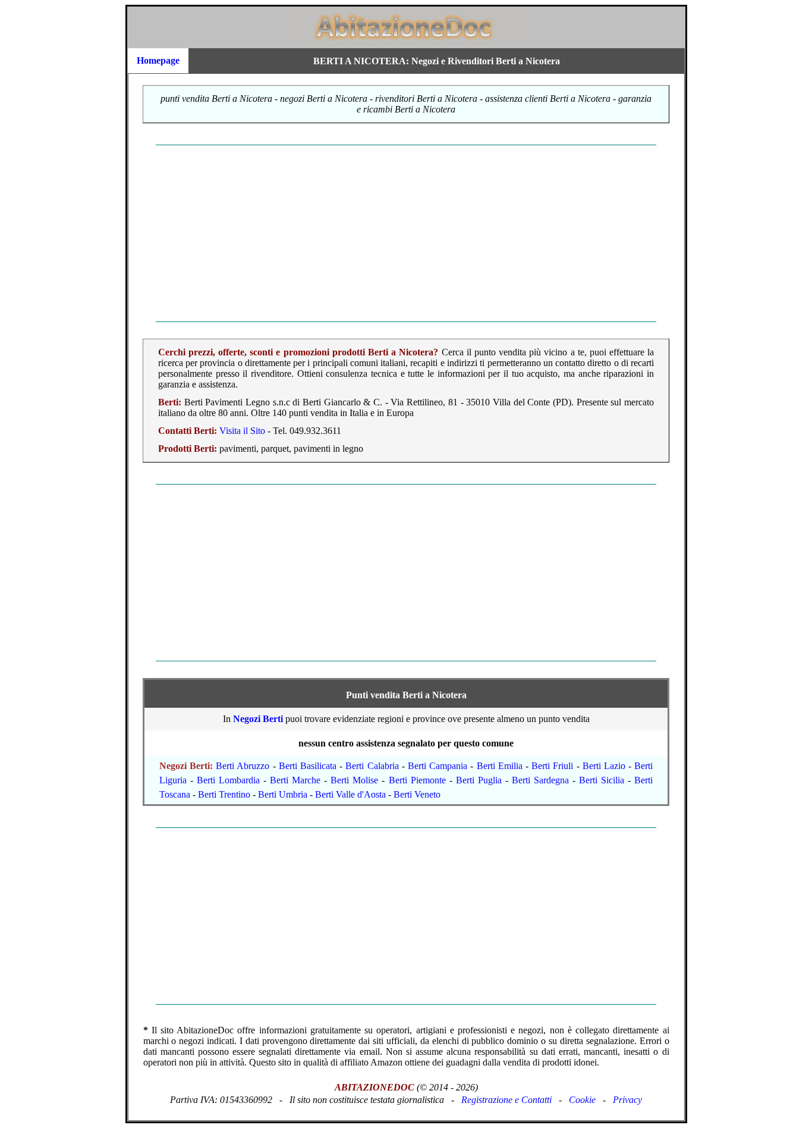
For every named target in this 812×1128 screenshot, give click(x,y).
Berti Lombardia (228, 780)
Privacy (627, 1100)
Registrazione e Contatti (506, 1100)
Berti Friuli (552, 766)
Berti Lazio (604, 766)
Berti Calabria (371, 766)
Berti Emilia (500, 766)
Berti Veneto (417, 794)
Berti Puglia (479, 780)
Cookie (582, 1100)
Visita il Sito (242, 431)
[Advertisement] (406, 233)
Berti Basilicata (307, 766)
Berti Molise (354, 780)
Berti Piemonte (417, 780)
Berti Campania (437, 766)
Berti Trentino (224, 794)
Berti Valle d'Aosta (350, 794)
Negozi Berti (258, 719)
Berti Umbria (282, 794)
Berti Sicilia (601, 780)
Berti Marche (295, 780)
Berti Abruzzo (242, 766)
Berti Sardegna (540, 780)
